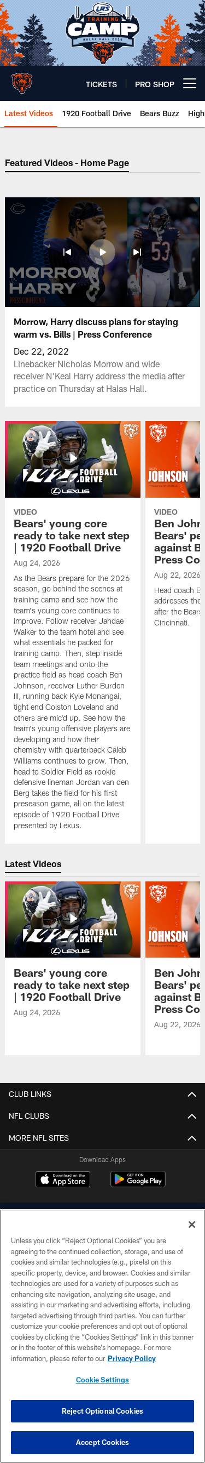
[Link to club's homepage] (22, 79)
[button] (67, 252)
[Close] (192, 1224)
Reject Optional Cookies (102, 1411)
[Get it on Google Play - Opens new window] (138, 1184)
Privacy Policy (132, 1358)
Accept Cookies (102, 1442)
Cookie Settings (103, 1379)
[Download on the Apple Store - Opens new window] (62, 1180)
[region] (102, 1336)
